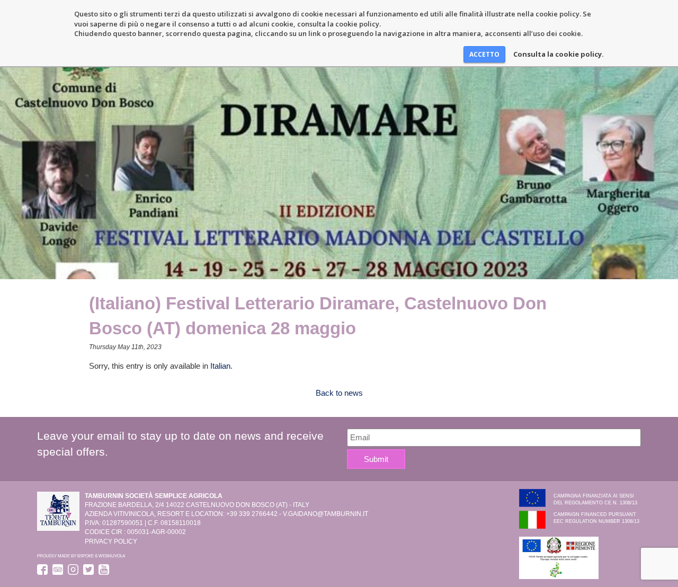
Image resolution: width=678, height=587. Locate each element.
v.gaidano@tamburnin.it (325, 514)
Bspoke (85, 555)
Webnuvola (112, 555)
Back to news (339, 392)
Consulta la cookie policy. (558, 54)
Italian (220, 365)
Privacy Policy (111, 541)
